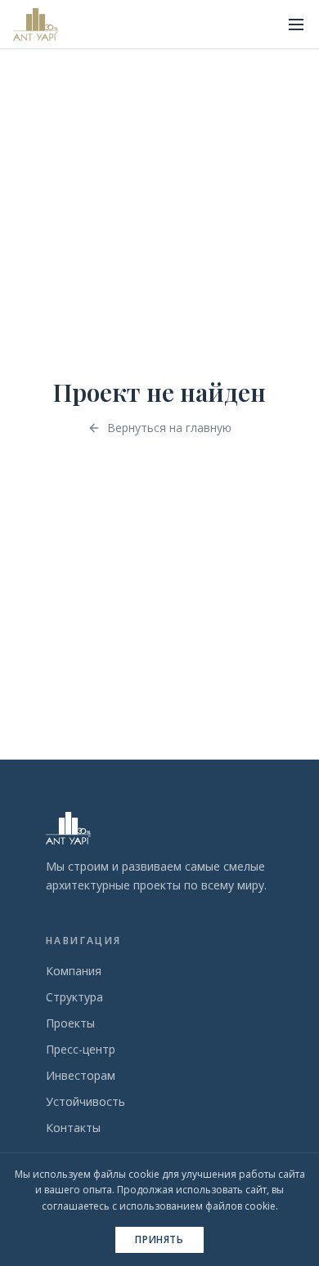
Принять (159, 1239)
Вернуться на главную (169, 427)
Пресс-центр (80, 1049)
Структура (74, 997)
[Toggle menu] (296, 24)
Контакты (73, 1127)
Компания (73, 970)
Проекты (70, 1023)
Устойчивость (85, 1101)
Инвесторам (80, 1075)
